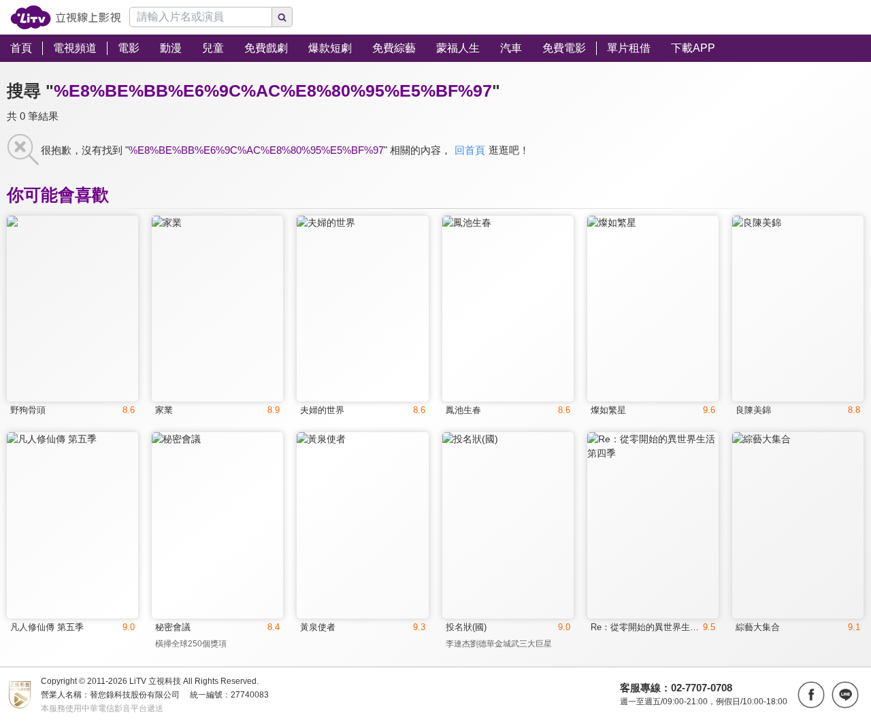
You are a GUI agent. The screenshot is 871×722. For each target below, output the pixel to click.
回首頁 (470, 150)
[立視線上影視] (65, 17)
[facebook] (811, 694)
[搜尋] (282, 17)
